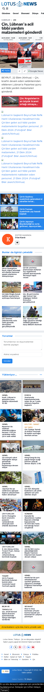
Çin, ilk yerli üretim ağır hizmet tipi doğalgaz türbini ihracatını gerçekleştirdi (31, 298)
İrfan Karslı (20, 238)
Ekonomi (25, 13)
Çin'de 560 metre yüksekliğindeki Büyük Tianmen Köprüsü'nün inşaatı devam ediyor (33, 553)
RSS (6, 671)
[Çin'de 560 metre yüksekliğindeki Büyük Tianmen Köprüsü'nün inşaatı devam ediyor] (33, 538)
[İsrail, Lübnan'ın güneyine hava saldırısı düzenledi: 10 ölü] (10, 386)
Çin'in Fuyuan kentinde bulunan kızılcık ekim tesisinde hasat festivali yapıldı (9, 582)
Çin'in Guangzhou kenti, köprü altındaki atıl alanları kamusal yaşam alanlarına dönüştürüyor (11, 272)
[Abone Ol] (35, 71)
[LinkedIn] (29, 647)
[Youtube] (33, 647)
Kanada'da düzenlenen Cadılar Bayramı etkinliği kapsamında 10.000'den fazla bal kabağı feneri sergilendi (33, 522)
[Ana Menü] (7, 9)
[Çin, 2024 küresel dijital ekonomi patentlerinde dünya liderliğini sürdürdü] (10, 598)
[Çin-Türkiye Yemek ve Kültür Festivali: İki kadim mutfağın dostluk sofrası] (33, 415)
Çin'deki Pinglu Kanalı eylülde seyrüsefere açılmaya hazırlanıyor (11, 296)
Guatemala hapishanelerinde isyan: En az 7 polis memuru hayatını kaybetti (33, 401)
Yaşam (5, 576)
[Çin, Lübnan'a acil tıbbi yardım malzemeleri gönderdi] (22, 55)
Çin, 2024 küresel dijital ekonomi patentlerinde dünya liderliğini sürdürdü (9, 615)
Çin (14, 20)
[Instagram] (24, 647)
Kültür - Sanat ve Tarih (13, 657)
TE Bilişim (28, 679)
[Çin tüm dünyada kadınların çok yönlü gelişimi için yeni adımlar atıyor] (33, 478)
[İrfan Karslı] (7, 239)
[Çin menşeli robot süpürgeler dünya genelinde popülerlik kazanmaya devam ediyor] (10, 446)
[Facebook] (11, 647)
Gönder (7, 361)
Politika (35, 654)
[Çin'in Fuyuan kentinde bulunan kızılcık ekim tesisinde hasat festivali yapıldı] (10, 567)
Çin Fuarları (8, 514)
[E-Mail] (17, 243)
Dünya (35, 13)
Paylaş (7, 70)
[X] (15, 647)
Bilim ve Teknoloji (11, 659)
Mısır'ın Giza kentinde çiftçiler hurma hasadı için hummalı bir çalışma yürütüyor (33, 613)
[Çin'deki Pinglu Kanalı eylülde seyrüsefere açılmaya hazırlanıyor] (11, 287)
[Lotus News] (19, 3)
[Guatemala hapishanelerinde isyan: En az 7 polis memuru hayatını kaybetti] (33, 386)
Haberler (6, 20)
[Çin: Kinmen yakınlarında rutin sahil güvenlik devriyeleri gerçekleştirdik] (11, 312)
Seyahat (29, 606)
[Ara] (3, 9)
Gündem (6, 13)
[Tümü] (41, 375)
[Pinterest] (20, 647)
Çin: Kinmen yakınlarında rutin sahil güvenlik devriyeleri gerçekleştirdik (9, 322)
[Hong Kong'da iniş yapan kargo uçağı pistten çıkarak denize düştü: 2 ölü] (33, 446)
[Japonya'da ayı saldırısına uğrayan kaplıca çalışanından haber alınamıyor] (10, 478)
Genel (16, 13)
